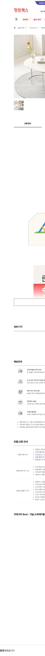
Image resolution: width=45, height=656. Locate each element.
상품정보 (27, 123)
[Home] (15, 28)
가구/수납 (33, 28)
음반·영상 (37, 19)
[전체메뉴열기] (16, 19)
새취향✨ (26, 19)
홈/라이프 (21, 28)
